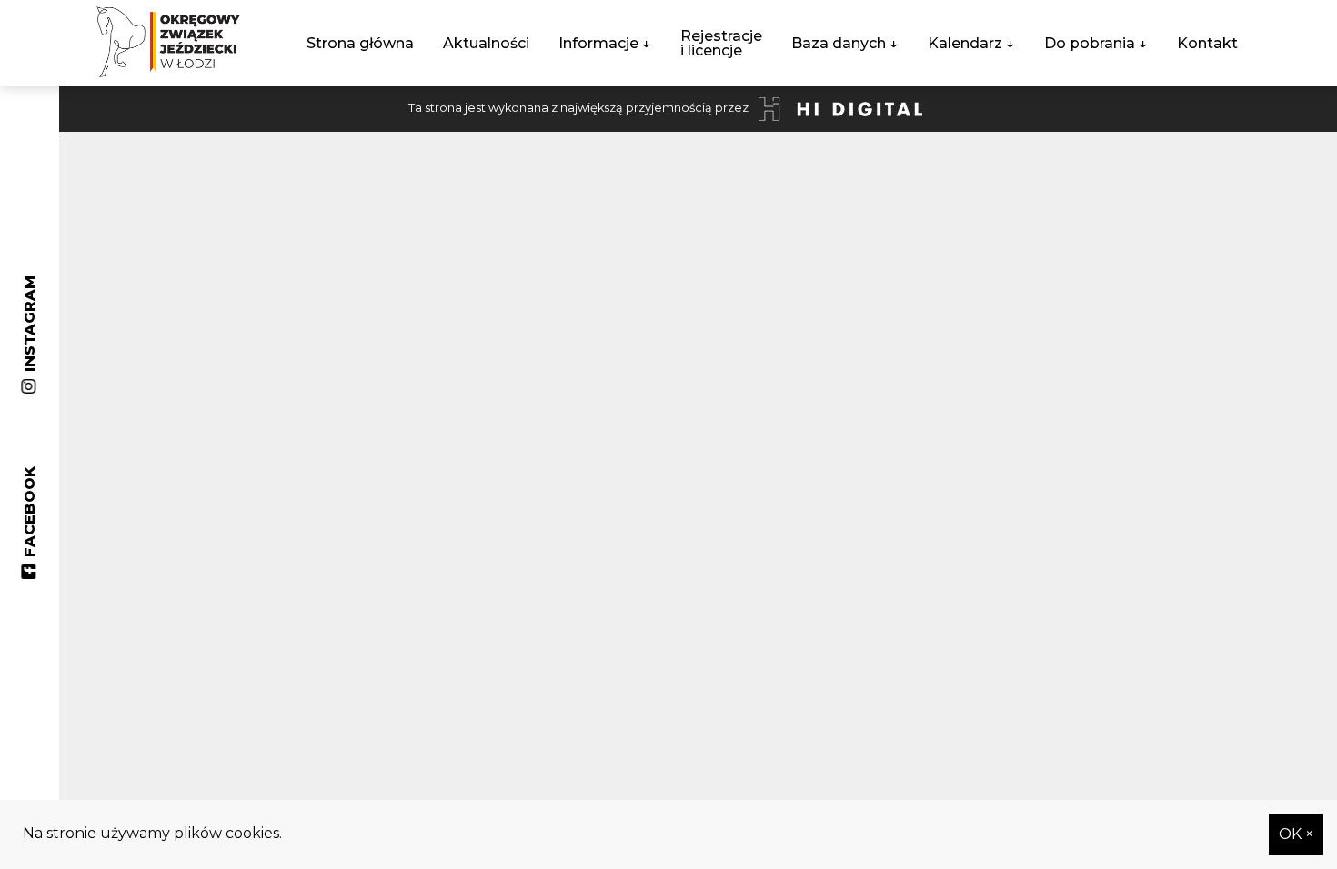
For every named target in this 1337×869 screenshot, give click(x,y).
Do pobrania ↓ (1096, 43)
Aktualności (486, 43)
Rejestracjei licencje (721, 43)
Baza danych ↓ (845, 43)
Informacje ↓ (604, 43)
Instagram (29, 331)
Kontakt (1207, 43)
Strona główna (360, 43)
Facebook (29, 519)
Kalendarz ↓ (971, 43)
